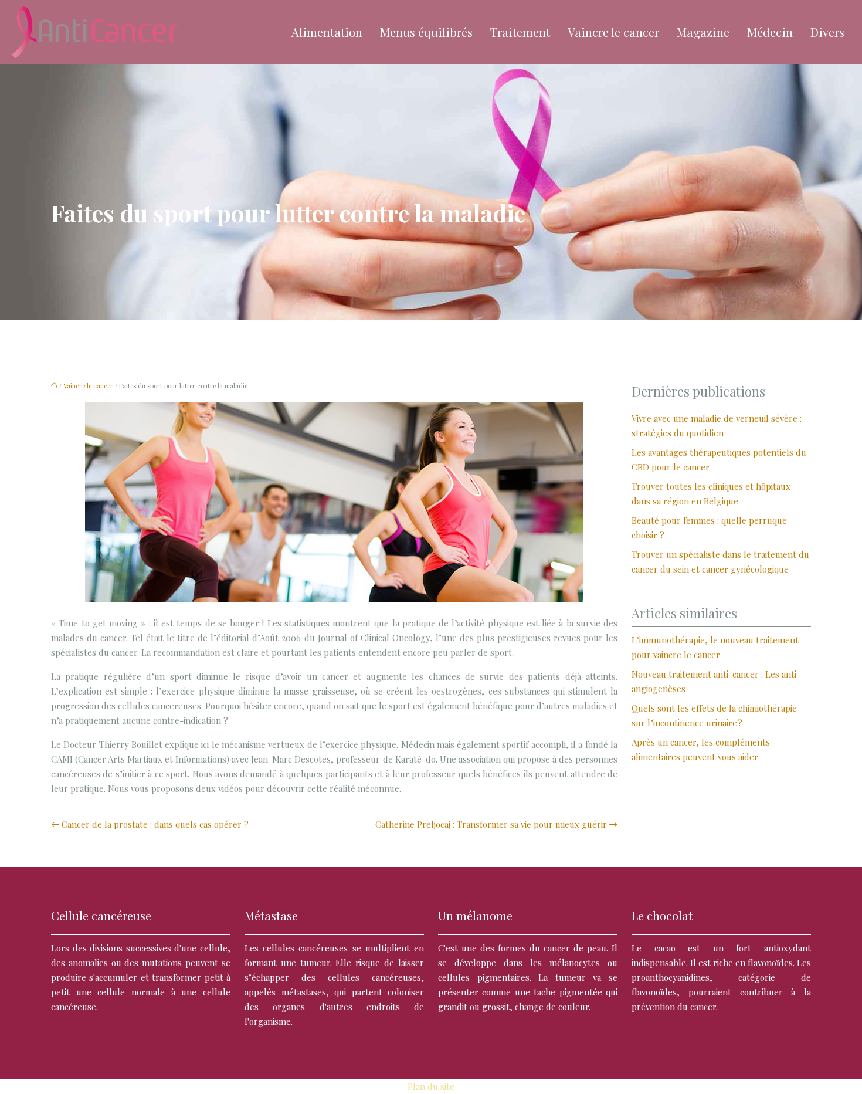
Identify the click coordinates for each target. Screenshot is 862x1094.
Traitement (520, 32)
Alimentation (326, 32)
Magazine (703, 32)
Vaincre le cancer (613, 32)
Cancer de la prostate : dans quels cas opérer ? (155, 824)
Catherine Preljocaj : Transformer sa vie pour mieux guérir (491, 824)
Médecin (770, 32)
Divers (827, 32)
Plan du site (431, 1086)
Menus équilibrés (426, 32)
